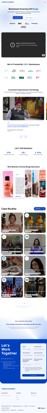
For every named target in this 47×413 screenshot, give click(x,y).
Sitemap (26, 406)
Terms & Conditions (5, 408)
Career (17, 397)
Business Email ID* (38, 353)
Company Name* (38, 346)
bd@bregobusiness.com (8, 358)
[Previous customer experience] (21, 136)
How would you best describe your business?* (27, 360)
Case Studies (33, 395)
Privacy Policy (32, 406)
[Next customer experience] (25, 136)
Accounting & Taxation (6, 395)
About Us (18, 399)
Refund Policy (13, 410)
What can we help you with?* (38, 360)
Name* (24, 346)
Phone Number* (26, 353)
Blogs (17, 395)
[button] (32, 364)
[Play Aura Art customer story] (23, 108)
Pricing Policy (21, 410)
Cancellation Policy (5, 410)
